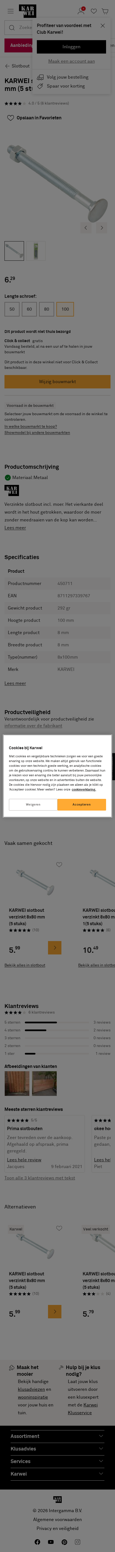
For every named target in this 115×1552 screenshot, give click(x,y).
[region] (57, 776)
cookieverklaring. (84, 789)
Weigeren (33, 804)
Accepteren (82, 804)
